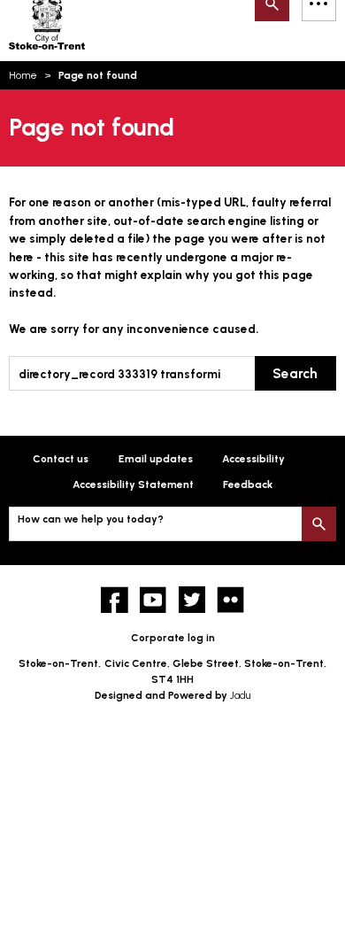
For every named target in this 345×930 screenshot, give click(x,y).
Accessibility (253, 459)
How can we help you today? (91, 519)
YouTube (153, 600)
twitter (192, 600)
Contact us (60, 459)
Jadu (240, 695)
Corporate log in (173, 638)
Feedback (247, 484)
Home (23, 75)
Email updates (156, 459)
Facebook (114, 600)
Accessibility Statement (133, 484)
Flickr (230, 600)
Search (295, 373)
